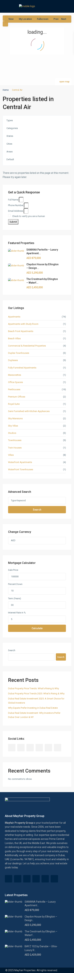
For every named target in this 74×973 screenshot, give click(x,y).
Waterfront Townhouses (20, 469)
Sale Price (13, 570)
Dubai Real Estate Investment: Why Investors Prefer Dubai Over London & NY (34, 715)
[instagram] (57, 747)
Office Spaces (15, 382)
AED (13, 540)
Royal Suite (14, 404)
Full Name (13, 199)
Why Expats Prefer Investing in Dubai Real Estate (33, 707)
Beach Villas (14, 338)
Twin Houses (15, 447)
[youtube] (48, 747)
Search (37, 509)
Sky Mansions (15, 418)
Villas (11, 455)
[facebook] (11, 747)
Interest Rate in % (17, 612)
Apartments (14, 316)
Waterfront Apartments (20, 462)
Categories (12, 128)
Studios (12, 433)
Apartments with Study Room (23, 324)
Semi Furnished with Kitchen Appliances (29, 411)
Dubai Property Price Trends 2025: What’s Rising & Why (36, 693)
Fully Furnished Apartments (22, 367)
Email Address (15, 211)
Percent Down (15, 584)
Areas (9, 151)
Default (10, 159)
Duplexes (13, 360)
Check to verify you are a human (28, 216)
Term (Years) (14, 598)
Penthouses (14, 389)
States (9, 136)
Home (6, 90)
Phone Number (15, 205)
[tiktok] (21, 747)
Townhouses (14, 440)
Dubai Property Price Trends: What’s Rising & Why (33, 688)
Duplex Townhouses (18, 353)
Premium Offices (16, 396)
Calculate (37, 628)
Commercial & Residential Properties (27, 345)
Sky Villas (13, 425)
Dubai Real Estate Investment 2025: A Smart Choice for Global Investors (36, 700)
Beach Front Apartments (20, 331)
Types (9, 120)
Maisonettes (14, 375)
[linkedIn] (39, 747)
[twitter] (30, 747)
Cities (9, 143)
